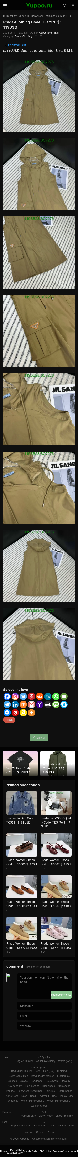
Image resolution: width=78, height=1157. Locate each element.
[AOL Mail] (47, 704)
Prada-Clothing (23, 36)
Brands (6, 1112)
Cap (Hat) (48, 1071)
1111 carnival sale (25, 1115)
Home (8, 1057)
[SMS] (55, 704)
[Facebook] (7, 696)
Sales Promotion (65, 1115)
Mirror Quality (39, 1067)
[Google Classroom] (15, 712)
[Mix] (23, 704)
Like (43, 1122)
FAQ (4, 1122)
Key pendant (15, 1085)
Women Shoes (39, 1105)
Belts (37, 1071)
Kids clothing (32, 1085)
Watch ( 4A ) (65, 1061)
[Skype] (64, 704)
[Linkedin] (15, 704)
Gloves (24, 1080)
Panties (10, 1090)
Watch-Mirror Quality (58, 1100)
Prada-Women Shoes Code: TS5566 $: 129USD (21, 864)
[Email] (64, 696)
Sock (33, 1095)
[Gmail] (31, 704)
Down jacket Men (18, 1075)
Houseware (52, 1080)
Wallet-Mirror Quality (32, 1100)
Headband (37, 1080)
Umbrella (13, 1100)
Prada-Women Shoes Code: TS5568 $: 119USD (21, 906)
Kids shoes (48, 1085)
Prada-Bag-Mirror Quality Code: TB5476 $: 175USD (56, 822)
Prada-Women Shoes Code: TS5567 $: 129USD (56, 864)
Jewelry (66, 1080)
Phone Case (11, 1095)
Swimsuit (44, 1095)
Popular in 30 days (44, 1125)
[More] (31, 712)
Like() (39, 737)
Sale (44, 1112)
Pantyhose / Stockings (29, 1090)
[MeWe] (47, 696)
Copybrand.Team (49, 32)
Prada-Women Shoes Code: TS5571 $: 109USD (56, 947)
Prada (9, 719)
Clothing (62, 1071)
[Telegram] (7, 704)
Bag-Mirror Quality (21, 1071)
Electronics (63, 1075)
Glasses (12, 1080)
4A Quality (44, 1057)
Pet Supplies (65, 1090)
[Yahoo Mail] (39, 704)
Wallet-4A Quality (45, 1061)
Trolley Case (66, 1095)
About (51, 1132)
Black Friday (46, 1115)
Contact (40, 1132)
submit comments (61, 994)
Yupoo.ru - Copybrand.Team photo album (42, 16)
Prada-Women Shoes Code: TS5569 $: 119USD (56, 906)
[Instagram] (15, 696)
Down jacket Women (42, 1075)
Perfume (50, 1090)
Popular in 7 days (21, 1125)
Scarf (24, 1095)
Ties (54, 1095)
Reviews (28, 1132)
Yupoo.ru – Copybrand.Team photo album (43, 1138)
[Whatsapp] (55, 696)
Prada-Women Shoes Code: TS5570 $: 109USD (21, 947)
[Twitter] (23, 696)
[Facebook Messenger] (7, 712)
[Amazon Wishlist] (23, 712)
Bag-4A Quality (24, 1061)
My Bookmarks (66, 1125)
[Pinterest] (31, 696)
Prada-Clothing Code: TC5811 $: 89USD (20, 820)
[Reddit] (39, 696)
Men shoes (64, 1085)
